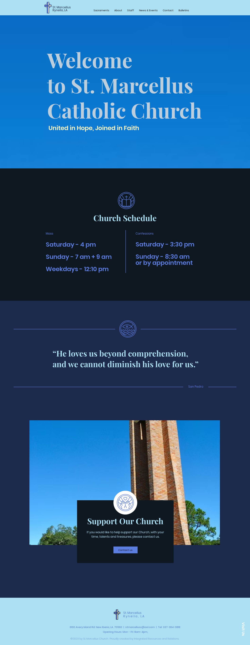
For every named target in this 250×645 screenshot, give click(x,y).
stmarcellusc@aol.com (140, 627)
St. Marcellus (62, 7)
